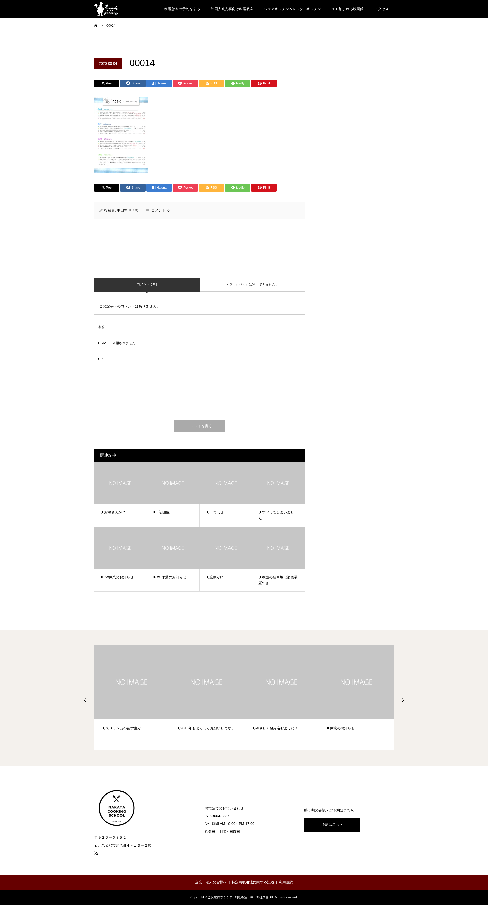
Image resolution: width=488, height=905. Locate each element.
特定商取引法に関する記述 (253, 882)
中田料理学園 (127, 210)
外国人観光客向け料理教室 (232, 9)
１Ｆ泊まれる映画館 (348, 9)
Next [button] (402, 700)
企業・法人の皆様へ (211, 882)
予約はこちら (332, 824)
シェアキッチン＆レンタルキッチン (292, 9)
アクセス (381, 9)
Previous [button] (85, 700)
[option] (131, 697)
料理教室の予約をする (182, 9)
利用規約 (286, 882)
